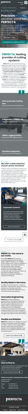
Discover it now (9, 37)
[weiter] (25, 234)
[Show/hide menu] (25, 2)
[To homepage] (7, 3)
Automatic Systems (11, 207)
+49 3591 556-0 (12, 384)
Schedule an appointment (14, 42)
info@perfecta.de (13, 388)
